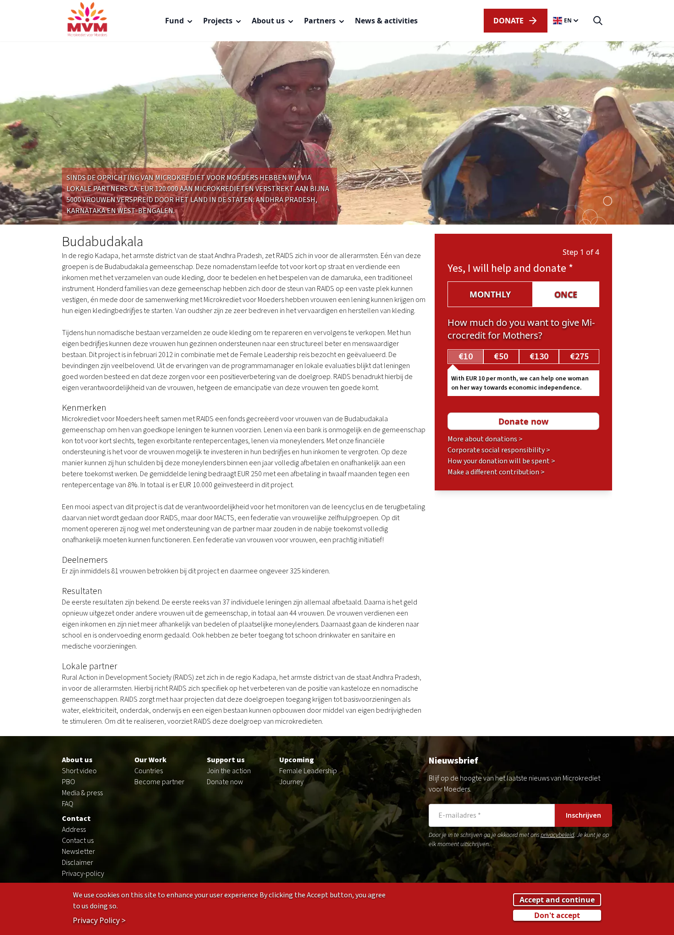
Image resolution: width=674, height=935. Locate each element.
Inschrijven (583, 815)
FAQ (67, 804)
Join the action (229, 771)
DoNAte (508, 21)
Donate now (225, 782)
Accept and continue (557, 899)
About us (77, 760)
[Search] (598, 21)
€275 (579, 356)
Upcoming (296, 760)
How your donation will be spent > (501, 461)
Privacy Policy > (99, 920)
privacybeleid (557, 835)
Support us (226, 760)
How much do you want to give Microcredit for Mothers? (521, 328)
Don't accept (557, 915)
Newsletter (78, 852)
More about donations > (485, 439)
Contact (76, 819)
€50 (501, 356)
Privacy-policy (83, 874)
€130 (539, 356)
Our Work (150, 760)
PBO (68, 782)
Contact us (78, 841)
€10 (466, 356)
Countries (148, 771)
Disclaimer (77, 863)
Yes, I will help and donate (510, 268)
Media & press (82, 793)
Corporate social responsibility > (498, 450)
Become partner (159, 782)
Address (74, 830)
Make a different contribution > (496, 472)
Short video (79, 771)
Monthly (490, 294)
